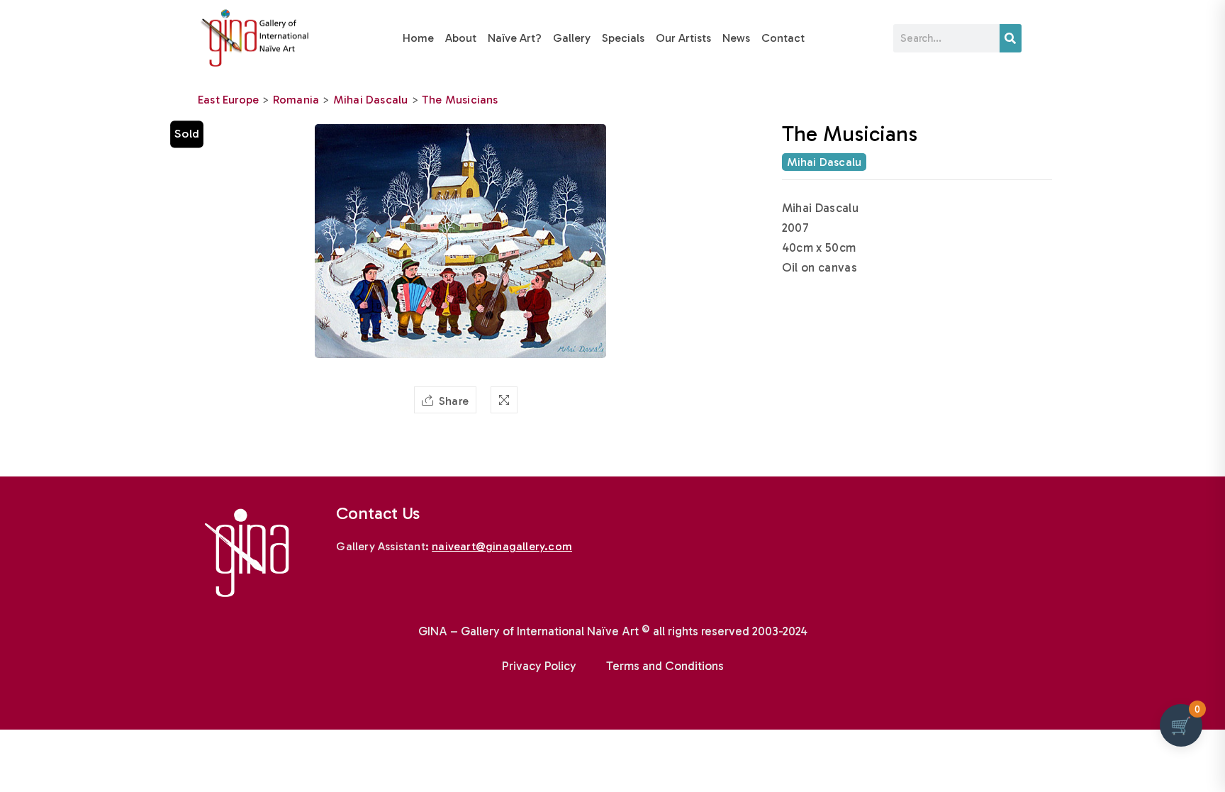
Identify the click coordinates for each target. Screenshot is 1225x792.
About (460, 38)
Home (418, 38)
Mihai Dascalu (370, 99)
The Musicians (460, 99)
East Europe (228, 99)
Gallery (572, 38)
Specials (623, 38)
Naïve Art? (515, 38)
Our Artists (683, 38)
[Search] (1011, 38)
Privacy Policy (539, 666)
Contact (783, 38)
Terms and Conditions (665, 666)
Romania (296, 99)
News (736, 38)
